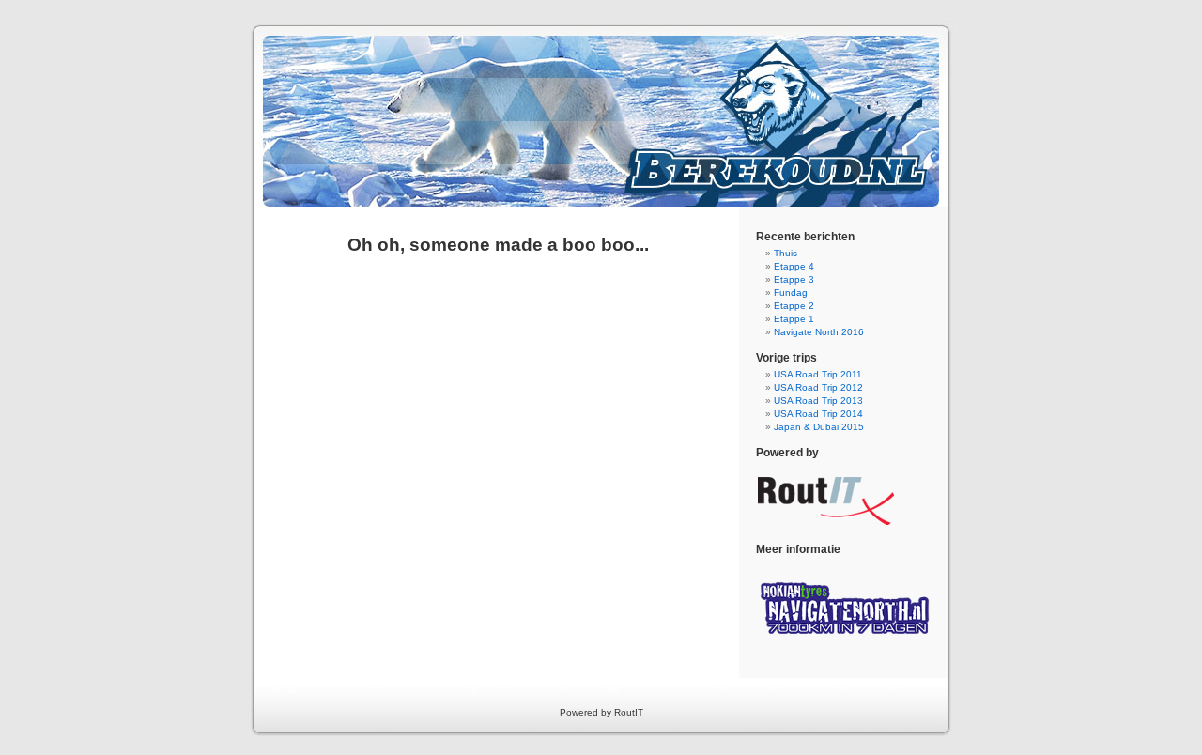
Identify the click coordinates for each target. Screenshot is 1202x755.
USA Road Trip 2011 (818, 374)
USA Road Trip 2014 (818, 413)
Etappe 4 (794, 266)
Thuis (785, 253)
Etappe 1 (794, 319)
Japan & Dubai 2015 (819, 427)
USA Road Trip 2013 (818, 400)
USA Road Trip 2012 (818, 387)
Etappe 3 (794, 279)
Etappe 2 (794, 305)
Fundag (791, 292)
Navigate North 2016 (819, 332)
